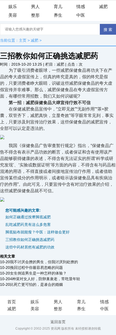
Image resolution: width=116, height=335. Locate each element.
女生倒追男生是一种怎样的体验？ (38, 273)
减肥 (103, 6)
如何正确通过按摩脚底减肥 (28, 217)
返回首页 (58, 322)
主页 (22, 40)
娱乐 (12, 6)
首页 (11, 302)
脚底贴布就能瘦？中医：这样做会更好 (37, 232)
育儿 (58, 6)
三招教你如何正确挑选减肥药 (29, 239)
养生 (58, 15)
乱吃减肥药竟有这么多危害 (28, 224)
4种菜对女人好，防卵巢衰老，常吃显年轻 (45, 279)
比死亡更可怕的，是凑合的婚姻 (36, 284)
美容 (12, 15)
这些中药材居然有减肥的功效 (29, 247)
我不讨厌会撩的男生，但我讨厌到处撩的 (44, 262)
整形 (35, 15)
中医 (80, 15)
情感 (80, 6)
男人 (35, 6)
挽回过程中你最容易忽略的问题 (36, 267)
